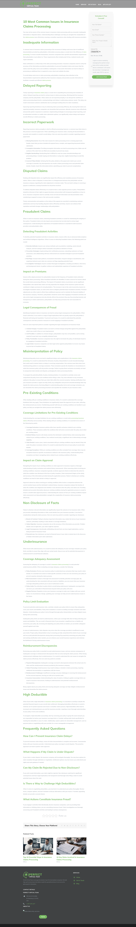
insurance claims (39, 92)
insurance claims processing (60, 564)
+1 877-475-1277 (30, 903)
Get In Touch (80, 880)
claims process (29, 37)
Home (78, 877)
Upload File (94, 49)
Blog (77, 883)
